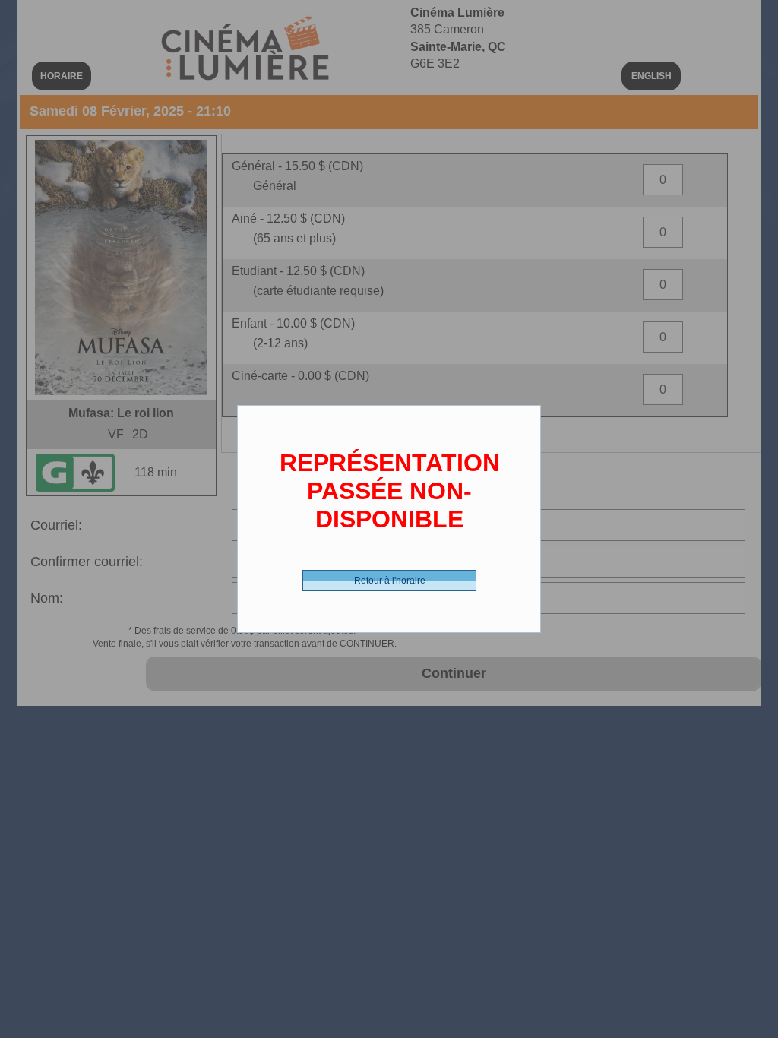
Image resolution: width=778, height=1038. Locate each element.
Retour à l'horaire (389, 580)
